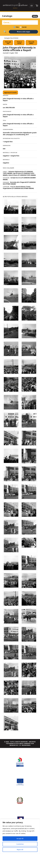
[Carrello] (37, 5)
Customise (20, 844)
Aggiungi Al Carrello (10, 92)
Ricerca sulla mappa (23, 32)
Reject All (20, 850)
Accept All (20, 838)
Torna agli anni (8, 42)
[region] (20, 836)
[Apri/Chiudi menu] (31, 5)
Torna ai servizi (19, 42)
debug (35, 16)
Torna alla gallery (31, 42)
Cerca (5, 31)
